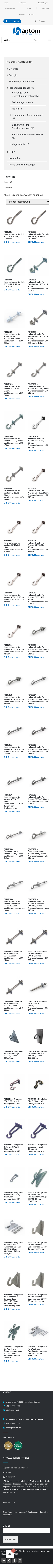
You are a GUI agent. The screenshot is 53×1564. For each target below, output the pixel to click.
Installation (14, 158)
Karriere (28, 8)
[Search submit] (35, 40)
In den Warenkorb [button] (13, 247)
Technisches (23, 3)
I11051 (12, 152)
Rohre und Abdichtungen (22, 164)
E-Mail (7, 1525)
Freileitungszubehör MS (21, 81)
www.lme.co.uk (9, 1492)
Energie (13, 75)
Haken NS (17, 108)
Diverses (13, 68)
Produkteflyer (42, 3)
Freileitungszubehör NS (21, 87)
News (6, 3)
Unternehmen (10, 8)
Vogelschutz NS (20, 144)
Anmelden (10, 1539)
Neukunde (45, 8)
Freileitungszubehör (22, 102)
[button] (49, 40)
